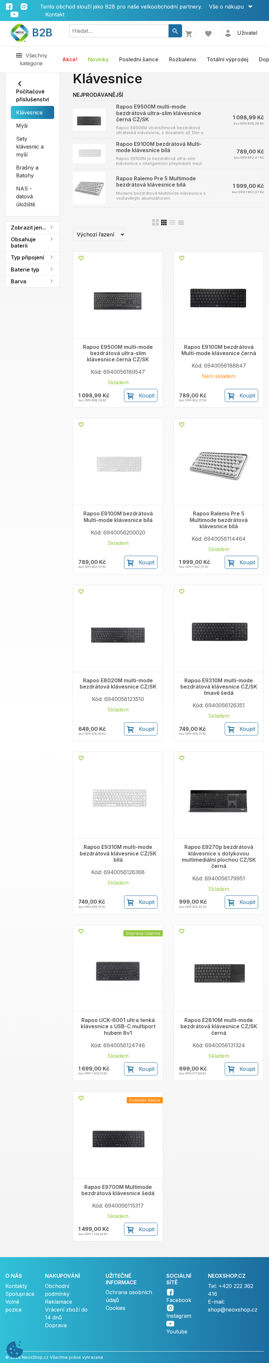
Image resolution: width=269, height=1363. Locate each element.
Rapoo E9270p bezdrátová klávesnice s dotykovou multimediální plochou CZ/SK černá (219, 856)
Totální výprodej (227, 59)
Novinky (98, 59)
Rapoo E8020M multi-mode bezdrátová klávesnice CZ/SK (118, 683)
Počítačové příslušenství (32, 95)
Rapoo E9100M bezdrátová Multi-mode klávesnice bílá (159, 147)
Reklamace (58, 1301)
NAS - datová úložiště (25, 196)
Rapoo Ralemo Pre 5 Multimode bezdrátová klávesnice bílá (156, 181)
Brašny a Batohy (27, 171)
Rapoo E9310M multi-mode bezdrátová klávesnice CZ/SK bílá (118, 853)
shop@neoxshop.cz (233, 1309)
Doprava (56, 1325)
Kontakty (16, 1286)
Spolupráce (19, 1294)
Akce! (69, 59)
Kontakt (54, 14)
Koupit (147, 395)
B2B (38, 32)
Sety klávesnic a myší (30, 146)
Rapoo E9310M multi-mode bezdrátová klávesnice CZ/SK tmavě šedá (218, 686)
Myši (22, 125)
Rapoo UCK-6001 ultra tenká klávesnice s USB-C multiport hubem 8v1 (118, 1026)
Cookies (115, 1308)
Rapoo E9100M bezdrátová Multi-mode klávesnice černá (218, 350)
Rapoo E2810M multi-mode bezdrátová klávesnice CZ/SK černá (218, 1026)
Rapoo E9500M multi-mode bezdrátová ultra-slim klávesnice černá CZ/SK (158, 112)
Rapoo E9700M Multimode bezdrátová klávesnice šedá (118, 1190)
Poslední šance (138, 59)
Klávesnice (29, 112)
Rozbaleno (182, 59)
